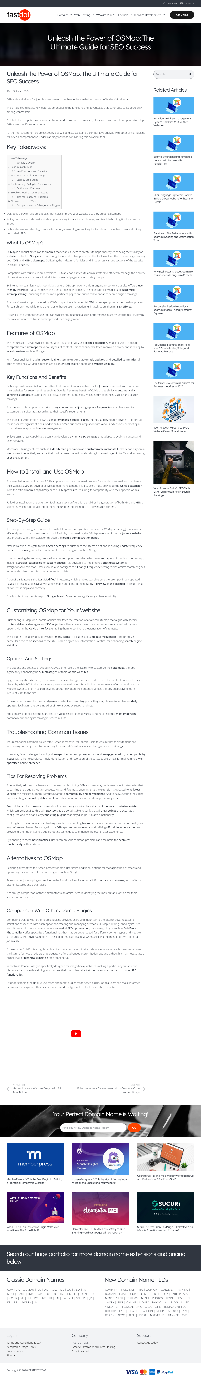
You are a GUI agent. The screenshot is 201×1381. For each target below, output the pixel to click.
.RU (22, 1298)
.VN (78, 1298)
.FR (50, 1298)
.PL (84, 1298)
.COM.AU (28, 1289)
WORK (110, 1302)
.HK (69, 1294)
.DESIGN (109, 1315)
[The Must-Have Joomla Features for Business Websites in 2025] (174, 370)
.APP (118, 1306)
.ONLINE (131, 1302)
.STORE (142, 1315)
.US (48, 1294)
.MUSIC (185, 1302)
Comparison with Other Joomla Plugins (36, 205)
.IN (35, 1302)
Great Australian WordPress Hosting (93, 1347)
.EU (69, 1289)
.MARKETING (157, 1315)
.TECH (131, 1315)
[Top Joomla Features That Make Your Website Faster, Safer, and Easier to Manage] (174, 331)
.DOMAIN (110, 1294)
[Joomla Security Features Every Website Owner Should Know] (174, 409)
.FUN (120, 1302)
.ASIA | (78, 1289)
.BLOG (174, 1302)
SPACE (180, 1298)
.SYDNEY (26, 1302)
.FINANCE (173, 1315)
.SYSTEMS (132, 1298)
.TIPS (140, 1289)
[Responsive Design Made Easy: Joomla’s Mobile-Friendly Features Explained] (174, 293)
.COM (10, 1289)
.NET (46, 1289)
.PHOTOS (157, 1298)
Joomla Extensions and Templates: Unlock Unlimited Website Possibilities (172, 160)
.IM (29, 1298)
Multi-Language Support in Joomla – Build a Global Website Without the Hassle (173, 198)
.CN (57, 1298)
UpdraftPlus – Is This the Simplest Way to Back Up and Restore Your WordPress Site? (165, 1177)
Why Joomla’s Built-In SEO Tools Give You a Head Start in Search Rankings (171, 492)
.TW (43, 1298)
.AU (18, 1289)
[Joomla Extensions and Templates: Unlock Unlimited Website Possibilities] (174, 144)
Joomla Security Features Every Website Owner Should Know (171, 429)
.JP (90, 1298)
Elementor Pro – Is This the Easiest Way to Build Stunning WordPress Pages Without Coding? (98, 1230)
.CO (39, 1289)
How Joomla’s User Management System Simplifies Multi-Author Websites (172, 122)
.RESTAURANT (172, 1306)
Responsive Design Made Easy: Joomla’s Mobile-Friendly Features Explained (172, 310)
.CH (71, 1298)
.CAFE (122, 1311)
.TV (84, 1289)
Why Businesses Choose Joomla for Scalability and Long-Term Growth (173, 273)
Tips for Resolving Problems (30, 196)
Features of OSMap (20, 167)
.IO (184, 1306)
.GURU (134, 1294)
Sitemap (11, 1355)
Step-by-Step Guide (25, 179)
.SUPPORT (152, 1289)
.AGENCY (172, 1311)
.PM (36, 1298)
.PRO (139, 1306)
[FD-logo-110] (19, 15)
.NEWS (121, 1315)
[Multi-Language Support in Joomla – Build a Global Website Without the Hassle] (174, 182)
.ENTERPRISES (179, 1294)
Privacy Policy (15, 1351)
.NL (55, 1294)
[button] (71, 14)
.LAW (184, 1311)
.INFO (31, 1294)
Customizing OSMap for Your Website (30, 184)
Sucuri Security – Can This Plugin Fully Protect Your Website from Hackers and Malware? (165, 1228)
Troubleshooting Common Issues (28, 192)
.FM (61, 1294)
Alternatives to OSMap (22, 201)
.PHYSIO (156, 1302)
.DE (93, 1294)
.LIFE (158, 1306)
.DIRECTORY (160, 1294)
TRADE (170, 1298)
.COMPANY (111, 1289)
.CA (64, 1298)
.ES (75, 1294)
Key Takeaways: (18, 158)
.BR (15, 1302)
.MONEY (144, 1302)
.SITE (190, 1298)
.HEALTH (133, 1311)
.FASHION (147, 1311)
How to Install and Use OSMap (26, 175)
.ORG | (41, 1294)
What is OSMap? (23, 162)
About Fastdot (80, 1351)
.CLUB (148, 1306)
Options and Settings (26, 188)
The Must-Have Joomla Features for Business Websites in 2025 (173, 384)
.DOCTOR (110, 1311)
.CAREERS (167, 1289)
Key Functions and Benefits (29, 171)
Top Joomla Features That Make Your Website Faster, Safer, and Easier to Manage (171, 348)
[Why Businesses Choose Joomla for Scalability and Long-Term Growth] (174, 258)
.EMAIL (123, 1294)
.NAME (21, 1294)
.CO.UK (13, 1298)
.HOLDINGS (127, 1289)
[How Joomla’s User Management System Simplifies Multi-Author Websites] (174, 105)
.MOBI (10, 1294)
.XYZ (184, 1315)
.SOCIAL (128, 1306)
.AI (165, 1302)
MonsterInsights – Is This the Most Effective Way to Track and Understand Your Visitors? (99, 1181)
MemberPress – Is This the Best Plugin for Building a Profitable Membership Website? (34, 1181)
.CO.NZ (84, 1294)
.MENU (145, 1298)
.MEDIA (160, 1311)
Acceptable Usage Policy (21, 1347)
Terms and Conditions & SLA (24, 1342)
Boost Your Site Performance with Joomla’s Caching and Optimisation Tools (173, 237)
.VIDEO (108, 1306)
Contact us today (147, 1342)
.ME (62, 1289)
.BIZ (54, 1289)
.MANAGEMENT (113, 1298)
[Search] (190, 74)
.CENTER (146, 1294)
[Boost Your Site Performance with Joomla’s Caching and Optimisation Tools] (174, 220)
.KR (8, 1302)
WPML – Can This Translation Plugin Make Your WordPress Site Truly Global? (33, 1228)
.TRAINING (182, 1289)
